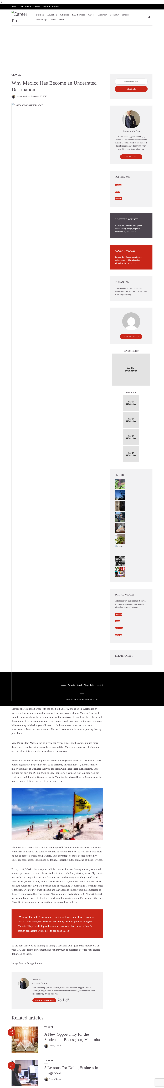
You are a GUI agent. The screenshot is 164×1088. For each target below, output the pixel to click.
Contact (28, 7)
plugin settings (126, 294)
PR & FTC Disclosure (51, 7)
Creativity (102, 14)
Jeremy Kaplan (22, 96)
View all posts (131, 157)
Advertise (36, 7)
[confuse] (120, 550)
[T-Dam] (120, 517)
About (20, 7)
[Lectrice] (120, 561)
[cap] (120, 506)
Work (61, 19)
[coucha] (120, 528)
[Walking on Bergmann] (120, 572)
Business (40, 14)
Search (131, 89)
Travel (53, 19)
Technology (41, 19)
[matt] (120, 495)
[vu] (120, 484)
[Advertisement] (82, 50)
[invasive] (120, 539)
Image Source (19, 963)
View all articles (44, 1000)
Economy (114, 14)
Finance (125, 14)
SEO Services (78, 14)
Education (52, 14)
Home (14, 7)
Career (91, 14)
